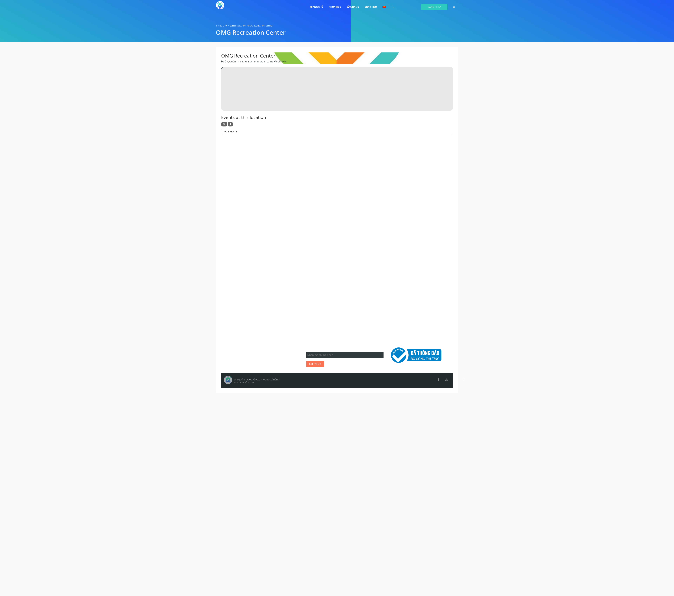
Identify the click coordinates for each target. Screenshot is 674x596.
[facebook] (438, 379)
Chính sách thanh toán (237, 367)
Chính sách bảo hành (236, 364)
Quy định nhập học (235, 353)
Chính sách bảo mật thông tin (241, 360)
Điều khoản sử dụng (235, 357)
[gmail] (453, 379)
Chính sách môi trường (237, 371)
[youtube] (446, 379)
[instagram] (463, 379)
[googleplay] (457, 379)
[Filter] (224, 124)
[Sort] (230, 124)
